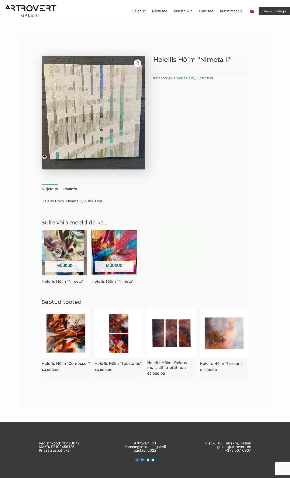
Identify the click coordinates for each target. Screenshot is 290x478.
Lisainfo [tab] (70, 189)
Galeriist (139, 11)
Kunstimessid (231, 11)
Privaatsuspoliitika (54, 450)
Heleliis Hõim (184, 78)
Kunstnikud (183, 11)
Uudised (206, 11)
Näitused (160, 11)
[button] (137, 63)
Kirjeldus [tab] (50, 189)
